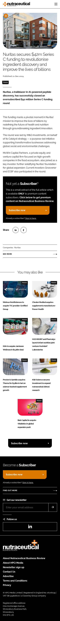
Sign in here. (30, 218)
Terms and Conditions (15, 580)
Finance (5, 82)
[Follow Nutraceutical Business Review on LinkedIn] (30, 527)
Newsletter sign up (13, 567)
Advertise (8, 576)
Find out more (10, 490)
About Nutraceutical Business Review (24, 558)
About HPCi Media (13, 562)
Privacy (7, 585)
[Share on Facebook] (24, 230)
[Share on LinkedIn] (16, 230)
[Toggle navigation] (56, 4)
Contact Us (9, 571)
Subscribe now (17, 210)
